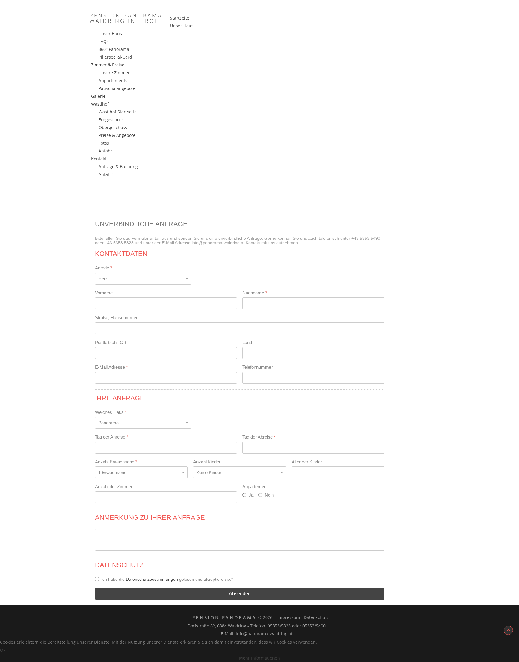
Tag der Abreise (259, 436)
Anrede (103, 267)
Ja (251, 494)
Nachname (254, 292)
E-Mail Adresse (111, 367)
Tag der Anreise (111, 436)
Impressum (288, 617)
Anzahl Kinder (206, 461)
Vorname (104, 292)
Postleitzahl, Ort (110, 342)
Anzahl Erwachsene (116, 461)
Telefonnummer (257, 367)
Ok (2, 650)
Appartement (255, 486)
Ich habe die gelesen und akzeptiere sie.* (167, 579)
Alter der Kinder (307, 461)
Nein (269, 494)
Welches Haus (111, 412)
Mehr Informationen (259, 658)
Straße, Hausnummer (116, 317)
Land (247, 342)
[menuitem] (179, 18)
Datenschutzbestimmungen (152, 579)
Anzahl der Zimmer (113, 486)
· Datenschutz (315, 617)
